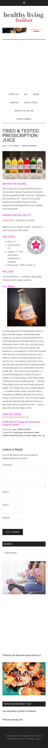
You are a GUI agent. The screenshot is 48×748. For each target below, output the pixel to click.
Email (5, 505)
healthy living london (10, 435)
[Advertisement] (24, 65)
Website (6, 517)
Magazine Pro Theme (31, 736)
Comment (7, 465)
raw (39, 435)
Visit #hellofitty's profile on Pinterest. (19, 711)
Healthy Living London (24, 17)
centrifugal (17, 432)
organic (34, 435)
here (39, 227)
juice (21, 435)
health (36, 432)
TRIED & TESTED (24, 430)
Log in (38, 739)
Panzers (6, 220)
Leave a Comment (29, 146)
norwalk (27, 435)
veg (43, 435)
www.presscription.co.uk (15, 417)
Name (5, 492)
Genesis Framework (15, 739)
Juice (14, 430)
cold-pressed (28, 432)
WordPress (29, 739)
